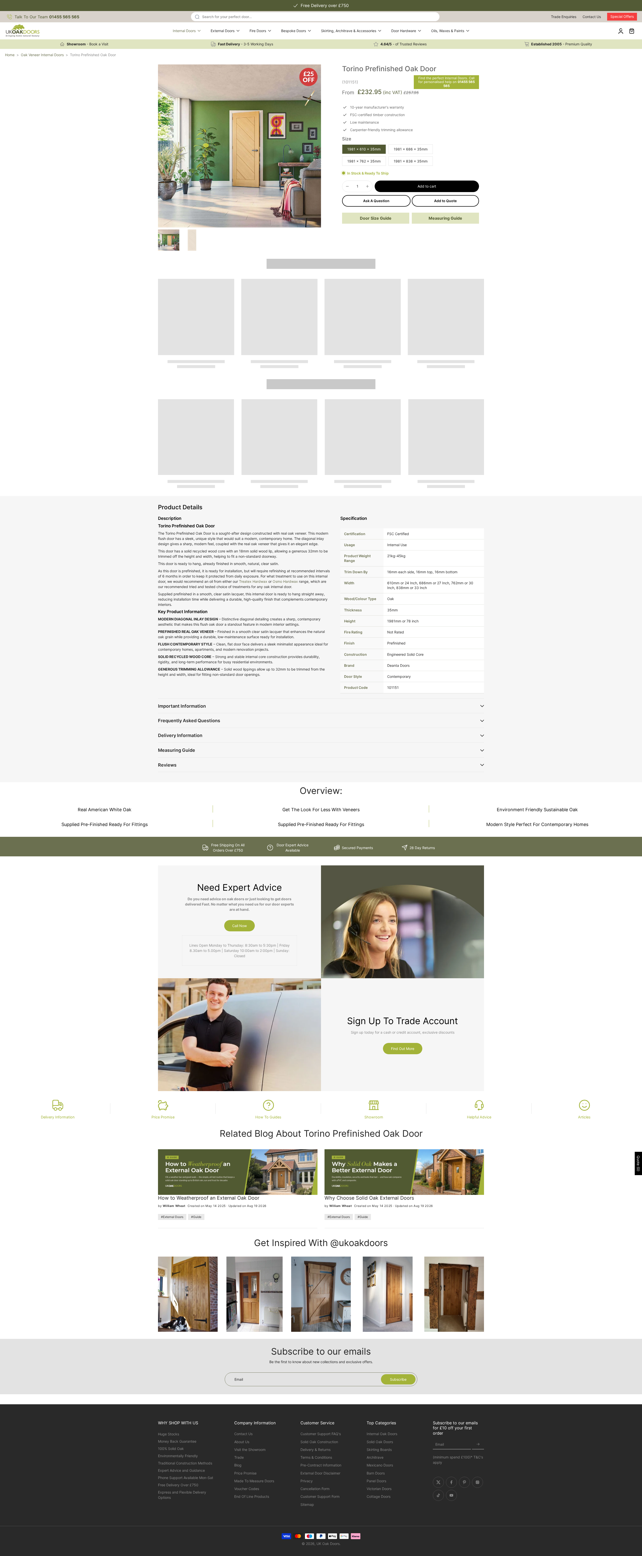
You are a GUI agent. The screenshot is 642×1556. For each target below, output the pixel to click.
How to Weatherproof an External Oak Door (208, 1198)
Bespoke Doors (293, 31)
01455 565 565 (459, 84)
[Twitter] (438, 1482)
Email (439, 1444)
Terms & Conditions (316, 1457)
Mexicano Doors (380, 1465)
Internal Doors (184, 31)
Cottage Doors (378, 1496)
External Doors (222, 31)
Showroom (373, 1117)
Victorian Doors (379, 1489)
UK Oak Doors (328, 1543)
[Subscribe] (478, 1444)
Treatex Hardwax (253, 581)
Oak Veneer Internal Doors (42, 55)
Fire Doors (258, 31)
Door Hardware (403, 31)
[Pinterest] (464, 1482)
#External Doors (172, 1217)
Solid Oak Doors (380, 1442)
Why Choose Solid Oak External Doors (369, 1198)
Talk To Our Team (47, 16)
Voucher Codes (246, 1489)
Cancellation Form (315, 1489)
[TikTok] (438, 1495)
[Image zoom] (239, 145)
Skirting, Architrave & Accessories (348, 31)
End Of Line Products (251, 1496)
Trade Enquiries (563, 17)
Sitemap (307, 1504)
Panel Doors (376, 1481)
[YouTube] (451, 1495)
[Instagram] (477, 1482)
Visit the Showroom (250, 1449)
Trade (239, 1457)
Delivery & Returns (315, 1449)
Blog (238, 1465)
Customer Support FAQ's (320, 1434)
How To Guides (268, 1117)
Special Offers (622, 16)
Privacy (306, 1481)
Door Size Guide (375, 218)
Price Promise (163, 1117)
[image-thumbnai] (168, 240)
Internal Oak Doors (382, 1434)
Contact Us (592, 17)
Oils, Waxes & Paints (447, 31)
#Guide (196, 1217)
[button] (427, 186)
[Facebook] (451, 1482)
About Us (241, 1442)
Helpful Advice (479, 1117)
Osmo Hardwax (285, 581)
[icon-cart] (631, 30)
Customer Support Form (320, 1496)
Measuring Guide (445, 218)
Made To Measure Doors (254, 1481)
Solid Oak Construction (319, 1442)
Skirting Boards (379, 1449)
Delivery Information (57, 1117)
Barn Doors (376, 1473)
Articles (584, 1117)
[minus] (347, 186)
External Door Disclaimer (320, 1473)
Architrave (375, 1457)
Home (10, 55)
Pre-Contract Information (320, 1465)
